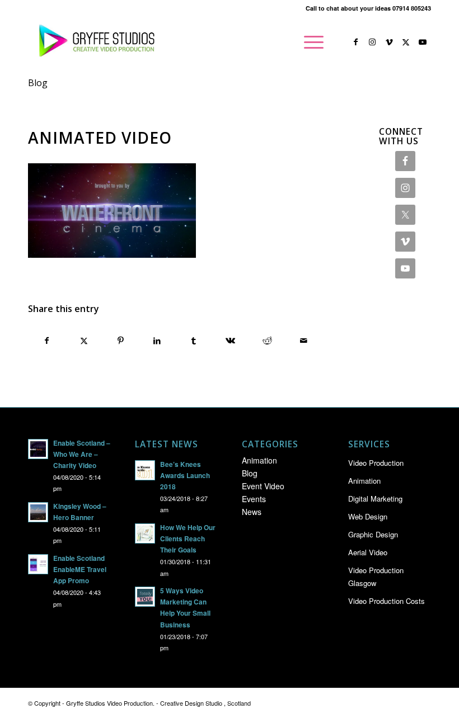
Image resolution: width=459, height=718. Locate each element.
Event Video (263, 486)
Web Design (367, 516)
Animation (259, 460)
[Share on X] (84, 340)
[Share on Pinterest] (120, 340)
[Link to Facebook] (355, 41)
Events (254, 498)
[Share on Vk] (231, 340)
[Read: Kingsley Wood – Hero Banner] (38, 512)
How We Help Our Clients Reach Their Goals (188, 539)
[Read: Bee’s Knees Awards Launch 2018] (145, 470)
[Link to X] (405, 41)
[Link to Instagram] (372, 41)
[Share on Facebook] (47, 340)
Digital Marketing (375, 498)
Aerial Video (367, 552)
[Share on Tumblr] (194, 340)
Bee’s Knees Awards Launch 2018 (185, 476)
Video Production (376, 462)
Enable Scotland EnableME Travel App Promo (79, 569)
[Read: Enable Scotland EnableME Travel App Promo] (38, 564)
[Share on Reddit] (267, 340)
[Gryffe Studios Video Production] (94, 42)
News (251, 511)
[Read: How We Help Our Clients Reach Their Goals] (145, 533)
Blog (38, 83)
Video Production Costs (386, 601)
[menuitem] (311, 42)
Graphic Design (373, 534)
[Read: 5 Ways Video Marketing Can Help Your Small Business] (145, 597)
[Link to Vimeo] (389, 41)
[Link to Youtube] (422, 41)
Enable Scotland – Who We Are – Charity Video (81, 454)
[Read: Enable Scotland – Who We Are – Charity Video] (38, 449)
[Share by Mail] (304, 340)
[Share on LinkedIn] (157, 340)
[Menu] (311, 42)
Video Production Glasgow (376, 576)
